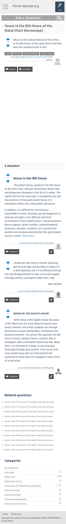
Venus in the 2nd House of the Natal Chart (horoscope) (29, 445)
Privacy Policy (7, 521)
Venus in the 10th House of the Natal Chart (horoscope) (29, 411)
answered (23, 243)
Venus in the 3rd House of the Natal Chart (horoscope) (29, 440)
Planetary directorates (15, 504)
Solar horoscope (12, 490)
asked (12, 57)
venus (8, 54)
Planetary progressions (16, 499)
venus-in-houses (47, 54)
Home (5, 514)
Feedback (36, 518)
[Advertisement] (33, 115)
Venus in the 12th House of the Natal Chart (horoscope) (29, 402)
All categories (11, 468)
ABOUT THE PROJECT (51, 518)
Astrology (9, 472)
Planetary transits (13, 481)
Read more (28, 235)
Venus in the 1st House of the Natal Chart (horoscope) (29, 449)
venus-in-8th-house (31, 54)
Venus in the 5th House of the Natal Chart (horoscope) (29, 430)
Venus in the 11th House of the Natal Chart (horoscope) (29, 407)
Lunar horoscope (13, 495)
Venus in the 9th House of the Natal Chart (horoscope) (29, 416)
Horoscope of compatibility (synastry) (23, 486)
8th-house (17, 54)
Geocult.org (26, 518)
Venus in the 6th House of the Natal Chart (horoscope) (29, 426)
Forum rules (16, 514)
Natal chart (32, 57)
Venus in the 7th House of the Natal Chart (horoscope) (29, 421)
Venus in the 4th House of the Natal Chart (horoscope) (29, 435)
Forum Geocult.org (26, 6)
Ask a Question (28, 18)
